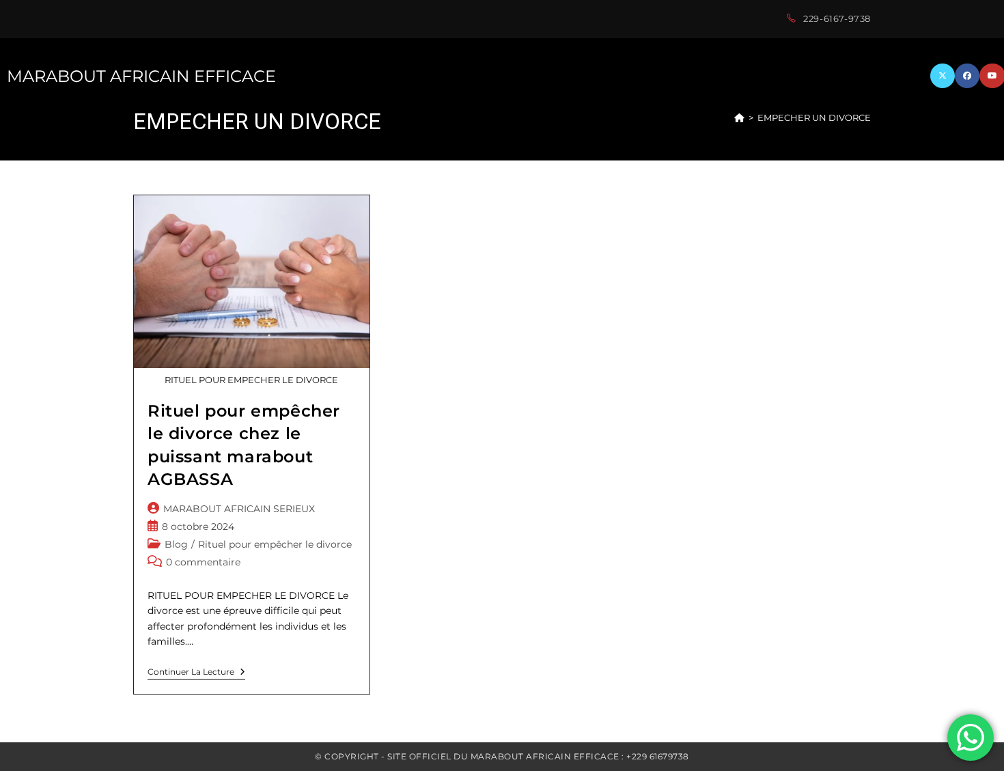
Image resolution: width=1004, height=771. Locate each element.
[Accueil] (739, 117)
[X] (942, 76)
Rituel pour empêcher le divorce (275, 544)
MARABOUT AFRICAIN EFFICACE (141, 76)
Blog (176, 544)
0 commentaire (203, 562)
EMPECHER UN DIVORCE (814, 117)
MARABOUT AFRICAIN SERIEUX (239, 509)
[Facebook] (967, 76)
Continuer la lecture (196, 673)
